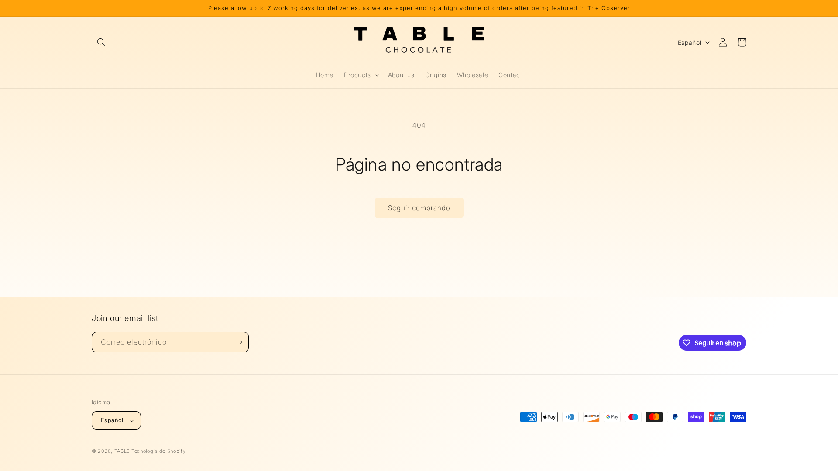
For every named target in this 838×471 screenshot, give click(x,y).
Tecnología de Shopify (158, 451)
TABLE (122, 451)
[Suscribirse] (238, 342)
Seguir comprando (419, 208)
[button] (101, 42)
